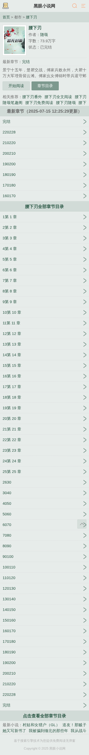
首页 (6, 17)
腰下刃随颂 (66, 103)
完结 (26, 62)
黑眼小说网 (44, 5)
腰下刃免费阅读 (39, 103)
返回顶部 (81, 524)
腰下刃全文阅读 (58, 97)
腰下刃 (31, 17)
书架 (5, 6)
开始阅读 (16, 86)
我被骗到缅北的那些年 (48, 731)
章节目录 (45, 86)
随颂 (44, 34)
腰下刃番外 (32, 97)
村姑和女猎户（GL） (41, 725)
